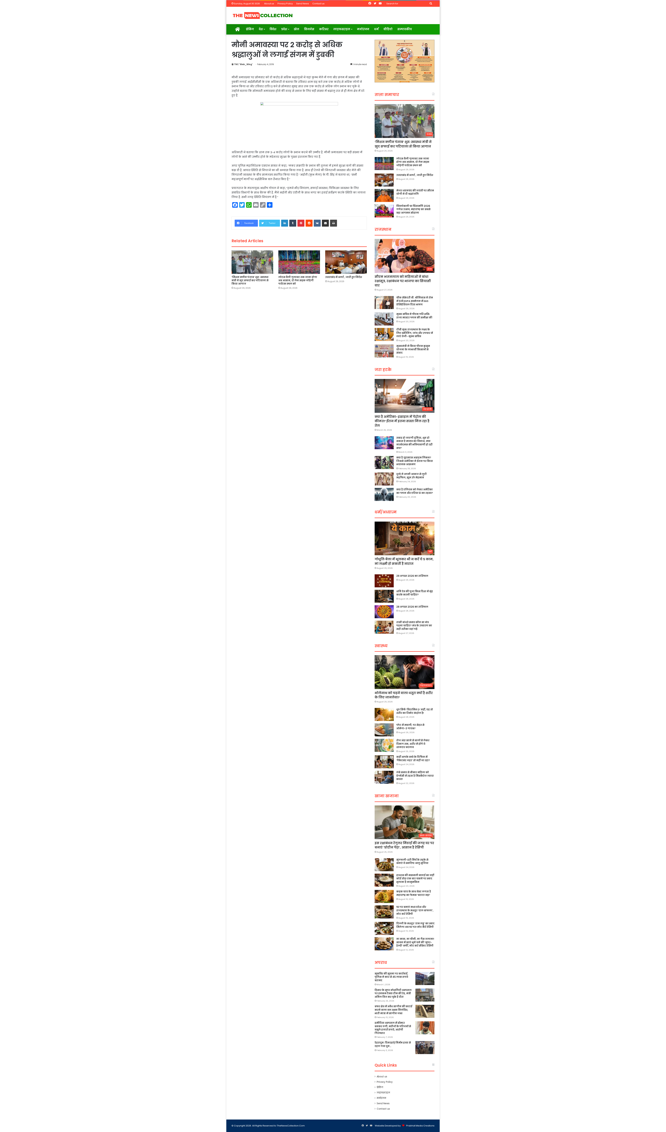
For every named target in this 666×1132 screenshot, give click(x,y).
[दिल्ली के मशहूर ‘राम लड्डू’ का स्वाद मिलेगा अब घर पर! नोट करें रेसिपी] (384, 928)
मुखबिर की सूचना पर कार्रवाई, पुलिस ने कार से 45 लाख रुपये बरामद (391, 977)
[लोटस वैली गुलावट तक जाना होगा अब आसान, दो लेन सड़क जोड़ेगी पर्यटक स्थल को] (299, 262)
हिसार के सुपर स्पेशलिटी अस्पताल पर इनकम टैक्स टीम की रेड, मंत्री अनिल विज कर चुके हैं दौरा (393, 993)
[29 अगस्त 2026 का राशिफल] (384, 580)
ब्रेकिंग (250, 29)
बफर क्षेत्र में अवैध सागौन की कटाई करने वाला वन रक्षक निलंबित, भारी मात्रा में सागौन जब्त (393, 1010)
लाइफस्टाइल (341, 29)
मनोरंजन (363, 29)
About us (269, 3)
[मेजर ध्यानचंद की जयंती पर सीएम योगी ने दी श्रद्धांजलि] (384, 195)
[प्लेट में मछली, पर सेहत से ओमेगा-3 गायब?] (384, 729)
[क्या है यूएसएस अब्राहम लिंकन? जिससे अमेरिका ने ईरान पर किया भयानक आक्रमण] (384, 462)
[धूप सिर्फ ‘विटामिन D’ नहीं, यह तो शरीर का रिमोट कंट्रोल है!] (384, 714)
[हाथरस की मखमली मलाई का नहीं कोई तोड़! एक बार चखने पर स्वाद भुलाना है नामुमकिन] (384, 880)
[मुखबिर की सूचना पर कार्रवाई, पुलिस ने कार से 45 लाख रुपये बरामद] (424, 978)
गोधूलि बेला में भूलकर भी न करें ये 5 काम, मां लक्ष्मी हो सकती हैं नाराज (404, 561)
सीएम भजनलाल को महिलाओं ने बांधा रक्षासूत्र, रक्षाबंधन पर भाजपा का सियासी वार (403, 281)
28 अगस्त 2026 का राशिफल (412, 607)
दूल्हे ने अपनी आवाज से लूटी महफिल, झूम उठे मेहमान (411, 475)
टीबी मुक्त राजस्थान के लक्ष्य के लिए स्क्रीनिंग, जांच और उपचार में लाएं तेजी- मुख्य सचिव (414, 333)
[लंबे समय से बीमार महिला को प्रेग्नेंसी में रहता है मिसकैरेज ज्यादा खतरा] (384, 777)
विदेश (273, 29)
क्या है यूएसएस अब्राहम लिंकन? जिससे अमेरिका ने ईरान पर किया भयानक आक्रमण (414, 461)
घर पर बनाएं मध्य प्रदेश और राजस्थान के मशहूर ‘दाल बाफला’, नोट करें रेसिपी (414, 910)
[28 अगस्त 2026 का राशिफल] (384, 611)
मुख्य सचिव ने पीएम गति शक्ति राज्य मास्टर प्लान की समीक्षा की (414, 315)
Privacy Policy (285, 3)
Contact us (318, 3)
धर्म (376, 29)
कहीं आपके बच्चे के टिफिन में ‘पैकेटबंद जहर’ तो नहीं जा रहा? (413, 758)
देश (261, 29)
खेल (296, 29)
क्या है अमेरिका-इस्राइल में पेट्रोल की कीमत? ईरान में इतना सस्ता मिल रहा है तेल (402, 421)
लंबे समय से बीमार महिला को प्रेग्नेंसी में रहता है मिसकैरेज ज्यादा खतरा (415, 776)
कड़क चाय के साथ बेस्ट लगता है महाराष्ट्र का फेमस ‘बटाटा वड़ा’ (413, 893)
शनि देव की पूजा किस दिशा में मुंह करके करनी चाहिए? (414, 593)
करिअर (323, 29)
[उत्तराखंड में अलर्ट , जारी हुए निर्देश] (346, 262)
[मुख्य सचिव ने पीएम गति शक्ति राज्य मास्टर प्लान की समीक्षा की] (384, 319)
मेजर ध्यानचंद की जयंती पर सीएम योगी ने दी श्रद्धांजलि (415, 192)
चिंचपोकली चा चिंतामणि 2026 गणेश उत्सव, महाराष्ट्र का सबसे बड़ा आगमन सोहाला (413, 209)
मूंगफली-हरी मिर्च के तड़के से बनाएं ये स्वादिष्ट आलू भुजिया (412, 861)
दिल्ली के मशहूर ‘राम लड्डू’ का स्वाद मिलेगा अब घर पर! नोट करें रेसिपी (415, 925)
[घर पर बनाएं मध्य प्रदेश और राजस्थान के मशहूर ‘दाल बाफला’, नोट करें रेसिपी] (384, 911)
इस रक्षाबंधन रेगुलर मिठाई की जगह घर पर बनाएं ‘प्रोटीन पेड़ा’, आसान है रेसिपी (404, 845)
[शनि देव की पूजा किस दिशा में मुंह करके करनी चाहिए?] (384, 596)
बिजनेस (309, 29)
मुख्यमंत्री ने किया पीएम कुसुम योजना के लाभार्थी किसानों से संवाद (413, 349)
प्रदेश (284, 29)
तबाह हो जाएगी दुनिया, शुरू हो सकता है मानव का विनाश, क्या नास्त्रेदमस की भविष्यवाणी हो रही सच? (414, 443)
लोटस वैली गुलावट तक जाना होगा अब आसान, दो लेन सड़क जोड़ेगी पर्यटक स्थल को (297, 280)
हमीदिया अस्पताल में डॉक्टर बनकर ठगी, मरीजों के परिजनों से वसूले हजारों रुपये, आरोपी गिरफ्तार (393, 1028)
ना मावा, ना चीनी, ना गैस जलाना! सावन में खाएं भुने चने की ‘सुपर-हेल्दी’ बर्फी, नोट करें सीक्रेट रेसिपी (415, 942)
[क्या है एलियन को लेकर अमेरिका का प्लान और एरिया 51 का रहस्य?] (384, 494)
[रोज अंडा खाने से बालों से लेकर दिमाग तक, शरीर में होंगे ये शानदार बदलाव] (384, 745)
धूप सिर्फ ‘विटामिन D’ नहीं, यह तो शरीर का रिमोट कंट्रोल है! (414, 711)
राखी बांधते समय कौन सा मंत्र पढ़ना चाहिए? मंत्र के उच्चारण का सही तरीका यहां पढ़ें (414, 625)
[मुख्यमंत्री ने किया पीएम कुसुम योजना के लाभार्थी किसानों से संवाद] (384, 350)
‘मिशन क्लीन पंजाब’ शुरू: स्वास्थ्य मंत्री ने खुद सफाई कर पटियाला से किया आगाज (250, 280)
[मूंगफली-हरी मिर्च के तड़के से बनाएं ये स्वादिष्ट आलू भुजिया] (384, 864)
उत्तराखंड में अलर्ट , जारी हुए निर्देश (343, 277)
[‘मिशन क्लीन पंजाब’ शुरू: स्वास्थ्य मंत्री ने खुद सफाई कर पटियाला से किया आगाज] (252, 262)
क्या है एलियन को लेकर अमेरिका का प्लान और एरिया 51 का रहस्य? (414, 491)
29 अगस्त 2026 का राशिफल (412, 576)
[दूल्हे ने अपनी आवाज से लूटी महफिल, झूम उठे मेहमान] (384, 478)
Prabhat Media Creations (420, 1125)
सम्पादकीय (404, 29)
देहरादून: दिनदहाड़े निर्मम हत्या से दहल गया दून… (393, 1044)
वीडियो (387, 29)
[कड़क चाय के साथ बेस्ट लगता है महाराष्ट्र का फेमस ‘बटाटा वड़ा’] (384, 896)
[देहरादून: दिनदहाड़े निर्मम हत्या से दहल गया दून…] (424, 1047)
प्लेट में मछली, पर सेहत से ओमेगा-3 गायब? (410, 726)
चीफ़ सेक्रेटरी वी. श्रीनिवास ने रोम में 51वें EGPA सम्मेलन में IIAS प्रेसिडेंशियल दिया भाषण (414, 301)
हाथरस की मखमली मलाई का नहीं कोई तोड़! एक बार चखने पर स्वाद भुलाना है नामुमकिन (415, 878)
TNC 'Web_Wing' (243, 64)
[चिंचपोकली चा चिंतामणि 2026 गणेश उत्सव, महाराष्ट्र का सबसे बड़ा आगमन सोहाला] (384, 210)
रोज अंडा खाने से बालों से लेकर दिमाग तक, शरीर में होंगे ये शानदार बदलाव (412, 744)
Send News (302, 3)
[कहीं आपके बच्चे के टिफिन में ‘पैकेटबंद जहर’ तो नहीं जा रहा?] (384, 761)
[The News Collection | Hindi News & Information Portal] (263, 15)
